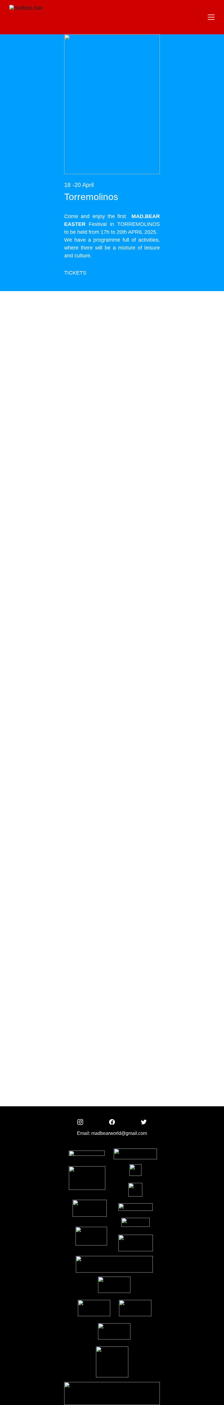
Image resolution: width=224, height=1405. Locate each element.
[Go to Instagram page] (80, 1122)
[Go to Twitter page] (144, 1122)
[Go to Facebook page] (112, 1122)
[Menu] (211, 17)
